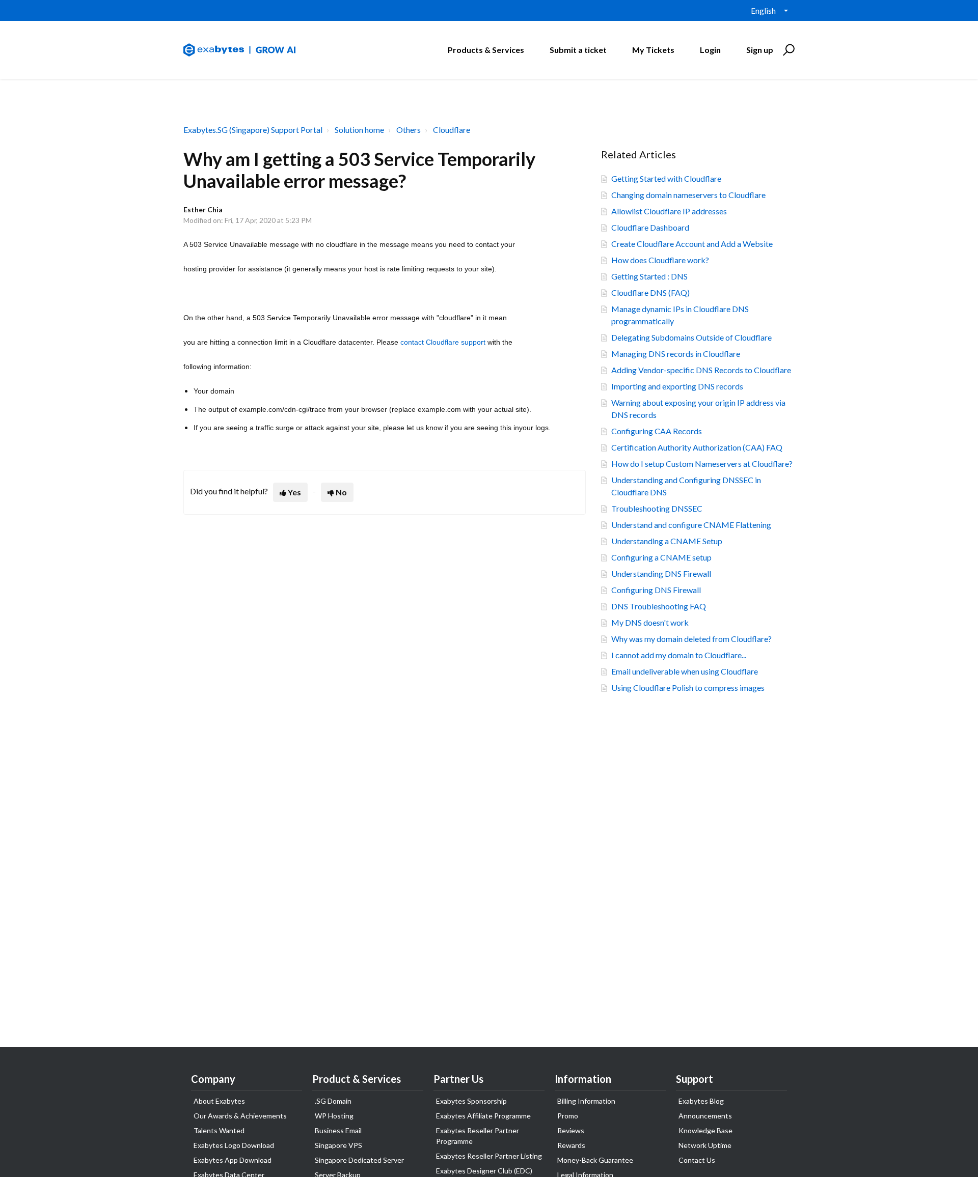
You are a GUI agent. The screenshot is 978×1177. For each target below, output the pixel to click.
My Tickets (653, 49)
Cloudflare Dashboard (650, 227)
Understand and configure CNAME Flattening (691, 524)
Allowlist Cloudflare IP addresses (669, 211)
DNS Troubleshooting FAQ (658, 606)
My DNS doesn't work (650, 622)
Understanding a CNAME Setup (666, 541)
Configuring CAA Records (656, 431)
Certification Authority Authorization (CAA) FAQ (696, 447)
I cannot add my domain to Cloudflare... (678, 655)
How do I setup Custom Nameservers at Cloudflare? (702, 463)
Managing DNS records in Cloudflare (675, 353)
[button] (787, 50)
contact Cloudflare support (442, 342)
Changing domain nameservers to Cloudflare (688, 195)
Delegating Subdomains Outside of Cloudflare (691, 337)
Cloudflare (451, 129)
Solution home (359, 129)
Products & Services (486, 49)
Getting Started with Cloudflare (666, 178)
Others (408, 129)
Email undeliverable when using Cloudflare (684, 671)
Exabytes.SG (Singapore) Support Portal (252, 129)
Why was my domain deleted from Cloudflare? (691, 638)
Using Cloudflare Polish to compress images (688, 687)
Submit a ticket (578, 49)
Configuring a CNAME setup (661, 557)
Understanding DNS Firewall (661, 573)
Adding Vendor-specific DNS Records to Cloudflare (701, 370)
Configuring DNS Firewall (656, 590)
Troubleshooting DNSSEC (656, 508)
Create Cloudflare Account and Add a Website (692, 243)
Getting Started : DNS (649, 276)
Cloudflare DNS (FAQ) (650, 292)
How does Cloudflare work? (660, 260)
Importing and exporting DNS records (677, 386)
